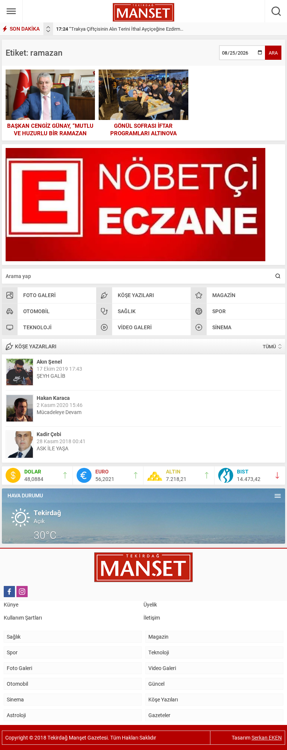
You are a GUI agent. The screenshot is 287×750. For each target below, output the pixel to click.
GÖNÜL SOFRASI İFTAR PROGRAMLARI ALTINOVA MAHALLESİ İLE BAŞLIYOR (143, 133)
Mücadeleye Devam (59, 412)
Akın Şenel (49, 361)
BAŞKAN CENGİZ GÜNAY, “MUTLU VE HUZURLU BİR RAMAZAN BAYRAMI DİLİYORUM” (50, 133)
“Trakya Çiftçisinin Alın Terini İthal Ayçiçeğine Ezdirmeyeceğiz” (128, 28)
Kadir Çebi (49, 434)
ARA (273, 52)
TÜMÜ (269, 346)
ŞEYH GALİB (51, 375)
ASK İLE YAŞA (52, 448)
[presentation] (48, 27)
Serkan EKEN (266, 737)
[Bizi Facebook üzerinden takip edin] (9, 591)
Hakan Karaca (53, 397)
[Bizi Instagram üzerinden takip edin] (22, 591)
